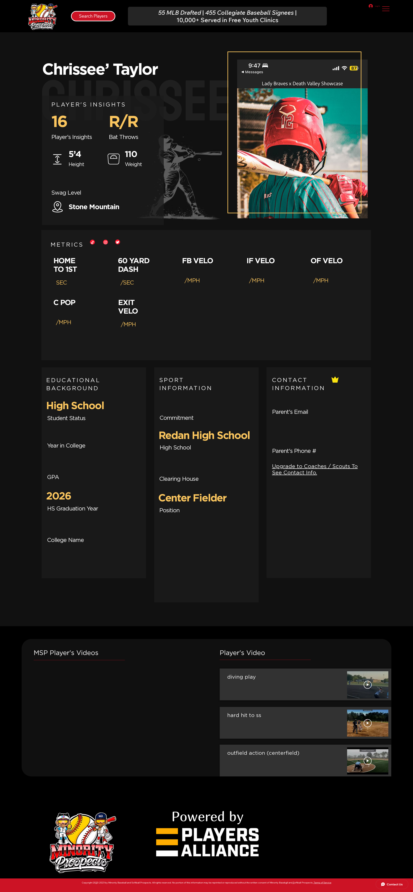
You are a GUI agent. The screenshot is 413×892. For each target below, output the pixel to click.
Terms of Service (322, 882)
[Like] (92, 242)
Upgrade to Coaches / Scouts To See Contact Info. (315, 469)
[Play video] (368, 685)
